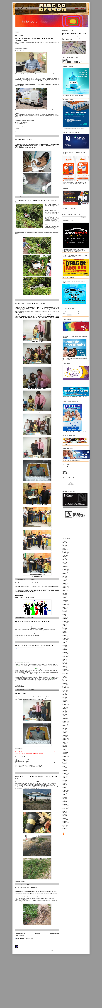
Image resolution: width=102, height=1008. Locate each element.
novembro (64, 553)
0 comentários (31, 617)
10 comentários (32, 196)
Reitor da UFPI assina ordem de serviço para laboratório (34, 645)
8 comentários (31, 299)
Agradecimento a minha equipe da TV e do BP (30, 303)
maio (63, 545)
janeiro (64, 551)
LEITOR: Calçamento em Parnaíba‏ (26, 887)
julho (63, 542)
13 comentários (32, 579)
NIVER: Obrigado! (21, 693)
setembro (64, 556)
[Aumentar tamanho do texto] (18, 32)
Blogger (53, 950)
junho (64, 544)
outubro (64, 555)
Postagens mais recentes (20, 933)
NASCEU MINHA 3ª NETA (23, 139)
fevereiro (64, 549)
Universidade (17, 665)
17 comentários (32, 772)
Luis (65, 833)
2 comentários (31, 135)
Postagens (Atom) (22, 935)
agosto (64, 541)
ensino (52, 678)
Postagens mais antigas (54, 933)
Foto (21, 662)
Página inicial (37, 933)
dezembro (64, 552)
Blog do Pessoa (67, 832)
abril (63, 546)
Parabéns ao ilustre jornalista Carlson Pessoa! (30, 583)
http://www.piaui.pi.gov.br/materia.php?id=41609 (31, 635)
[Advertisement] (44, 975)
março (64, 548)
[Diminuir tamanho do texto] (16, 32)
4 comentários (31, 689)
